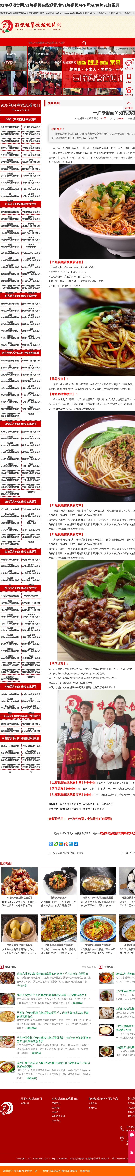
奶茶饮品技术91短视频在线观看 (10, 702)
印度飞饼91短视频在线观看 (31, 645)
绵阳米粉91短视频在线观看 (31, 240)
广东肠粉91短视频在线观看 (31, 624)
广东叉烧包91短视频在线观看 (31, 731)
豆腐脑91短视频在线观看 (31, 176)
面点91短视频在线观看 (10, 135)
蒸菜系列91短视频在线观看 (10, 761)
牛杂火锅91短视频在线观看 (31, 481)
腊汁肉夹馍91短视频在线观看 (31, 666)
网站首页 (11, 54)
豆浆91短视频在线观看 (10, 190)
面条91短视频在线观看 (62, 48)
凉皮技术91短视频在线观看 (10, 679)
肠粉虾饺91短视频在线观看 (10, 724)
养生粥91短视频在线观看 (31, 162)
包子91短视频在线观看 (83, 48)
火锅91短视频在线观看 (125, 48)
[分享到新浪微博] (66, 844)
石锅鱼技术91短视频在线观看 (10, 672)
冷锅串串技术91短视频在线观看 (10, 666)
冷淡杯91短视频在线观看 (31, 375)
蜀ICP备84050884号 (122, 1158)
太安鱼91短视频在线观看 (31, 403)
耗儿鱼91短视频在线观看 (31, 439)
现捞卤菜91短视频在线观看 (31, 560)
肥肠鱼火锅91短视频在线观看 (10, 494)
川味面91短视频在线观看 (10, 233)
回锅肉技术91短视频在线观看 (10, 747)
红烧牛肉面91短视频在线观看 (31, 268)
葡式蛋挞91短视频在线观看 (31, 724)
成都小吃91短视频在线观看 (10, 631)
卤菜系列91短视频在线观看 (21, 551)
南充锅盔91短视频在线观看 (31, 311)
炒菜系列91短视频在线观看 (31, 761)
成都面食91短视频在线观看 (10, 226)
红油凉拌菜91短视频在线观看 (31, 567)
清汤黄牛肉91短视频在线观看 (10, 474)
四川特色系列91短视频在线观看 (20, 352)
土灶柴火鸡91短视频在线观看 (10, 487)
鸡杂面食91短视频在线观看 (10, 219)
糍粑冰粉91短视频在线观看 (10, 617)
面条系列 (56, 1107)
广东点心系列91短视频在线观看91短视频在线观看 (20, 718)
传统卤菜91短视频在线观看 (10, 560)
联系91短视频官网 (65, 62)
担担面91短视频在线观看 (31, 226)
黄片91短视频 (35, 62)
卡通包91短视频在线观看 (31, 197)
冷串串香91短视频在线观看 (10, 439)
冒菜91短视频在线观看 (10, 361)
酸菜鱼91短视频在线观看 (31, 446)
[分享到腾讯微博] (71, 844)
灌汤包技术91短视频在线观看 (10, 346)
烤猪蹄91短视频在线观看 (10, 382)
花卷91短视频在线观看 (31, 183)
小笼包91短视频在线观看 (31, 155)
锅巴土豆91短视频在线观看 (10, 624)
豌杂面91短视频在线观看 (10, 212)
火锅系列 (56, 1120)
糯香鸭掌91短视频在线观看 (10, 410)
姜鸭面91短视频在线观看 (10, 275)
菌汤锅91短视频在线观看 (31, 453)
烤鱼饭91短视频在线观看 (10, 417)
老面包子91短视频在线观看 (31, 190)
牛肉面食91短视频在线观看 (31, 212)
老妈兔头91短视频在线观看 (10, 645)
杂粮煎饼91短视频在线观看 (10, 169)
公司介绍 (25, 1103)
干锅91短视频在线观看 (31, 368)
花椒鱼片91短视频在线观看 (31, 389)
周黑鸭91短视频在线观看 (10, 567)
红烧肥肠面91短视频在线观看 (10, 261)
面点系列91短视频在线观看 (21, 295)
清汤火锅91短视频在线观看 (10, 481)
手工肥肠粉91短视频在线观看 (10, 652)
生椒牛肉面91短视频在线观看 (10, 289)
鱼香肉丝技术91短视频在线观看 (31, 747)
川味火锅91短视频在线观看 (31, 467)
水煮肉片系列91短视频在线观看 (31, 754)
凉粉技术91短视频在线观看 (31, 617)
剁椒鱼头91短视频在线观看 (31, 396)
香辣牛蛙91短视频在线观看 (31, 410)
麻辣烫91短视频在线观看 (31, 460)
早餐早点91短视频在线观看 (21, 119)
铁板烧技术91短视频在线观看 (10, 545)
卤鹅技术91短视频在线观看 (31, 581)
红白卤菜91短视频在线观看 (10, 574)
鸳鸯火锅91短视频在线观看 (10, 432)
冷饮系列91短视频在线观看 (21, 686)
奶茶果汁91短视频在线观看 (10, 695)
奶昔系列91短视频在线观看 (31, 709)
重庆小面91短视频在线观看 (31, 233)
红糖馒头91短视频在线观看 (10, 197)
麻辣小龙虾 (31, 523)
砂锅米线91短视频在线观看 (10, 162)
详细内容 (22, 985)
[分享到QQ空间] (61, 844)
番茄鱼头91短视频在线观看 (10, 403)
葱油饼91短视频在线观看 (31, 346)
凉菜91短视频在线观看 (10, 581)
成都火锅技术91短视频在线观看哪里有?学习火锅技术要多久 (52, 995)
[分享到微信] (56, 844)
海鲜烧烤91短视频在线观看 (10, 517)
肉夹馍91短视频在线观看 (10, 311)
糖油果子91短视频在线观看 (31, 332)
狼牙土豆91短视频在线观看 (10, 603)
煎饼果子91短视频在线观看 (10, 148)
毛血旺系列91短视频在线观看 (10, 754)
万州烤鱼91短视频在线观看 (31, 510)
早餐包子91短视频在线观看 (10, 155)
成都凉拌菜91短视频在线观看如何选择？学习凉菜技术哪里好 (52, 973)
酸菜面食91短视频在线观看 (31, 289)
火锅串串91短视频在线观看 (10, 467)
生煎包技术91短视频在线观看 (31, 610)
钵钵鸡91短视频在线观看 (10, 659)
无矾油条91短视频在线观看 (31, 169)
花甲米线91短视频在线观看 (31, 638)
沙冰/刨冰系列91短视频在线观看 (31, 702)
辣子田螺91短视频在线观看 (31, 382)
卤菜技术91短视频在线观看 (31, 574)
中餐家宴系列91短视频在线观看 (20, 738)
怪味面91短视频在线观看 (31, 275)
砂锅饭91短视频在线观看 (31, 361)
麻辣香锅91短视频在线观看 (10, 368)
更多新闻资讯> (89, 967)
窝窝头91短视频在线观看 (10, 183)
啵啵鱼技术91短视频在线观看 (31, 631)
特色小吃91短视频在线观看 (39, 48)
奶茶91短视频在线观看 (31, 695)
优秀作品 (92, 1103)
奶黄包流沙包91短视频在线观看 (10, 731)
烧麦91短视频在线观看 (10, 304)
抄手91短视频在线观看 (31, 141)
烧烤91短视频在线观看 (104, 48)
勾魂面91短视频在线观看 (10, 247)
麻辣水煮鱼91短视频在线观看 (10, 446)
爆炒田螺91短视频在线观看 (31, 517)
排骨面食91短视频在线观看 (31, 282)
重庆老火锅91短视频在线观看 (31, 474)
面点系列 (56, 1112)
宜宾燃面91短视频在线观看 (31, 219)
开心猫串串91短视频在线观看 (10, 638)
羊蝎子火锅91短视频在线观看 (31, 487)
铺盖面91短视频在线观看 (10, 254)
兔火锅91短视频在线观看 (31, 432)
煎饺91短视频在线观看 (31, 339)
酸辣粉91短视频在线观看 (31, 652)
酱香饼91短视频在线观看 (31, 325)
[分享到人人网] (76, 844)
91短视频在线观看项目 (73, 54)
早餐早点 (56, 1103)
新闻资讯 (11, 62)
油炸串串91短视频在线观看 (31, 538)
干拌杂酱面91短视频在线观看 (31, 254)
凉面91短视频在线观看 (10, 268)
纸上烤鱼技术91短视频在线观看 (10, 510)
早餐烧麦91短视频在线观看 (10, 128)
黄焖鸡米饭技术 (31, 596)
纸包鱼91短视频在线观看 (10, 538)
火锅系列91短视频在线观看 (21, 423)
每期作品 (92, 1107)
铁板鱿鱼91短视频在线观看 (10, 531)
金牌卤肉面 (31, 246)
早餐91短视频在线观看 (31, 148)
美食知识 (109, 966)
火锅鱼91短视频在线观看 (10, 453)
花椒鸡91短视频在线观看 (10, 396)
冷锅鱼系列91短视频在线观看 (10, 460)
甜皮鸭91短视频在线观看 (10, 375)
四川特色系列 (58, 1116)
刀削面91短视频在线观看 (10, 240)
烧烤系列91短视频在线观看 (21, 501)
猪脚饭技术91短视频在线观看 (31, 672)
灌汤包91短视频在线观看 (10, 141)
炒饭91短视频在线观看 (31, 767)
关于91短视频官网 (38, 54)
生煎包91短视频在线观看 (31, 128)
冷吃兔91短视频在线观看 (10, 596)
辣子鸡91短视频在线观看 (10, 389)
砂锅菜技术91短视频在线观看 (31, 603)
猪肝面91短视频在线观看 (10, 282)
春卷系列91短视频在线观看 (10, 318)
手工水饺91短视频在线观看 (10, 176)
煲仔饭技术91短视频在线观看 (31, 659)
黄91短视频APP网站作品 (112, 54)
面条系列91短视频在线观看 (21, 204)
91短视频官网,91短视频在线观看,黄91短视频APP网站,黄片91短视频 (60, 5)
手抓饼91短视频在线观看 (10, 339)
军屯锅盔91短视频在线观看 (10, 332)
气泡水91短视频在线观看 (10, 709)
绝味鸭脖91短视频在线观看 (10, 610)
